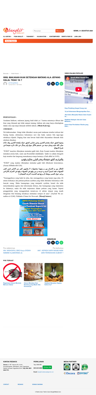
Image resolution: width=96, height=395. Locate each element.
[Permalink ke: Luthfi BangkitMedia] (5, 83)
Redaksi (20, 384)
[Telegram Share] (57, 84)
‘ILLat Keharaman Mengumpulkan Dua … (78, 111)
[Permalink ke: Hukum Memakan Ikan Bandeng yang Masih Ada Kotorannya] (33, 272)
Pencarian (59, 31)
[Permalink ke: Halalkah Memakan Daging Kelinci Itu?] (54, 272)
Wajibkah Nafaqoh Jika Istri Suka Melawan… (75, 120)
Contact (6, 384)
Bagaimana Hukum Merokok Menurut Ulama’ (12, 284)
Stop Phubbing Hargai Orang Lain (76, 108)
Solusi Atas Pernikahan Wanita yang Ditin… (76, 125)
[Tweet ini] (53, 84)
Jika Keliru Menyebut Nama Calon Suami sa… (78, 115)
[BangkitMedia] (13, 30)
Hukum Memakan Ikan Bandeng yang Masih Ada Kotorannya (32, 284)
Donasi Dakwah (37, 384)
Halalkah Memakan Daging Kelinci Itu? (53, 284)
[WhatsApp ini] (61, 84)
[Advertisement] (48, 13)
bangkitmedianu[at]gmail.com (46, 372)
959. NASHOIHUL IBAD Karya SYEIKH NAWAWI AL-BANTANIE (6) (17, 250)
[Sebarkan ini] (49, 84)
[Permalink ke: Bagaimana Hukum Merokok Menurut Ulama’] (12, 272)
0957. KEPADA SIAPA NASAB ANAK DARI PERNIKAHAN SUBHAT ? (50, 250)
